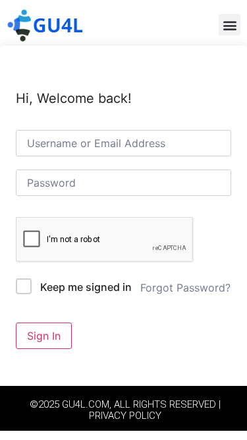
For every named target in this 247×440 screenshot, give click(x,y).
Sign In (44, 335)
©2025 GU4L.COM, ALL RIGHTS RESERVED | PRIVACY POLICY (125, 410)
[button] (229, 25)
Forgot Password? (185, 287)
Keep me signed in (86, 287)
